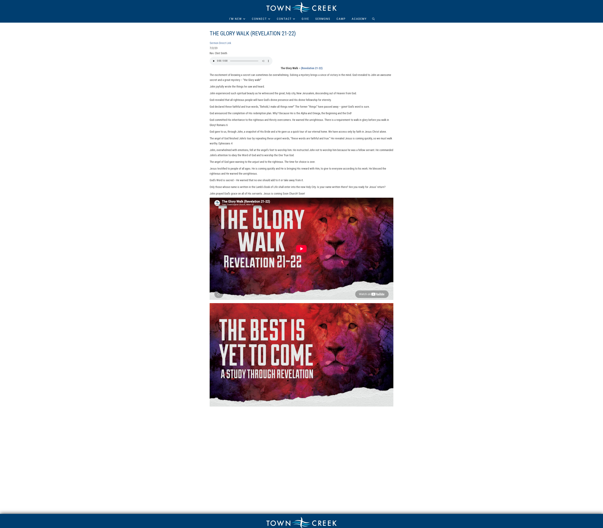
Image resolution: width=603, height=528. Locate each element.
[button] (373, 19)
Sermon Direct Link (220, 43)
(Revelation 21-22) (312, 68)
